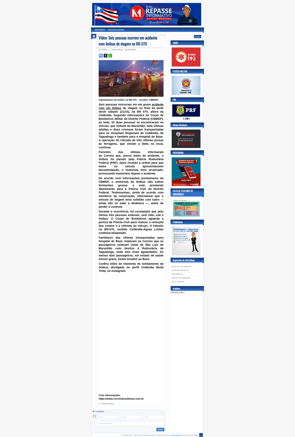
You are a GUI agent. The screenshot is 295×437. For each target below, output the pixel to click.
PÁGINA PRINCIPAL (99, 29)
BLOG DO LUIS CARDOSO (182, 266)
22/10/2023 (104, 49)
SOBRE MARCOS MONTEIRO (116, 29)
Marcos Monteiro (131, 49)
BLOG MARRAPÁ (178, 282)
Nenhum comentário (117, 49)
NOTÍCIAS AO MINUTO (180, 270)
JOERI (196, 435)
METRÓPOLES (177, 274)
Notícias (111, 403)
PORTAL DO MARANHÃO (181, 278)
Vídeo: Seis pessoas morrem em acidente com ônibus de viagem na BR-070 (128, 41)
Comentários (99, 411)
